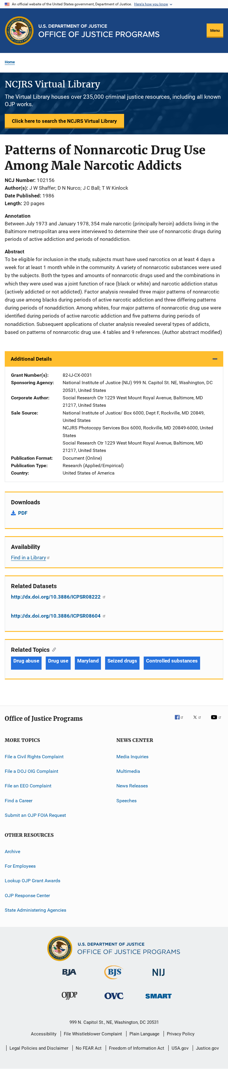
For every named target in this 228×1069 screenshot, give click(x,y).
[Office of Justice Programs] (19, 30)
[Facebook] (181, 721)
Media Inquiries (132, 756)
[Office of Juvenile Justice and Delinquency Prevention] (69, 1001)
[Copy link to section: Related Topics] (53, 649)
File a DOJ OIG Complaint (31, 771)
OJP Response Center (27, 895)
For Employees (20, 866)
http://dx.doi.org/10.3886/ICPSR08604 (56, 616)
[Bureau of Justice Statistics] (114, 980)
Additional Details (31, 359)
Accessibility (43, 1034)
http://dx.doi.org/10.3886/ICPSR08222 (56, 597)
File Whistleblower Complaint (93, 1034)
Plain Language (144, 1034)
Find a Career (18, 800)
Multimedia (128, 771)
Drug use (58, 661)
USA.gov (180, 1048)
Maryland (88, 661)
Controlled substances (172, 661)
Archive (12, 851)
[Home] (99, 30)
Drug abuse (26, 661)
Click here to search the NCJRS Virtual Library (64, 121)
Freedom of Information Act (136, 1048)
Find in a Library (28, 558)
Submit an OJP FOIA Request (35, 815)
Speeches (126, 800)
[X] (199, 721)
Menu (215, 30)
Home (10, 62)
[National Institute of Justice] (158, 977)
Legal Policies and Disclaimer (39, 1048)
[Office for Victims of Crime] (114, 1000)
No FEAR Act (89, 1048)
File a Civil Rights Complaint (34, 756)
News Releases (132, 786)
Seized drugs (122, 661)
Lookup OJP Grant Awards (32, 880)
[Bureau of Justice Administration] (69, 976)
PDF (22, 513)
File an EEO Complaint (28, 786)
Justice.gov (207, 1048)
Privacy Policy (180, 1034)
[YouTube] (217, 721)
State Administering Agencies (35, 910)
